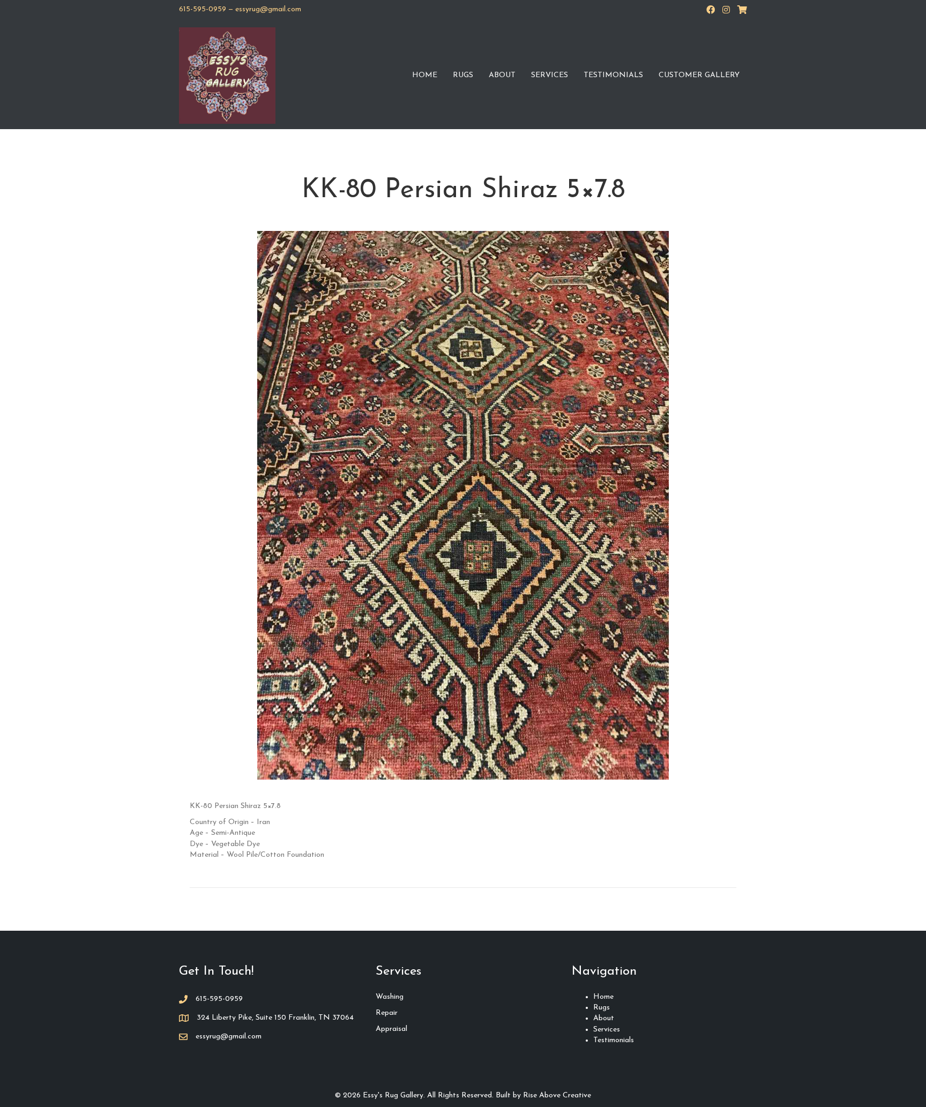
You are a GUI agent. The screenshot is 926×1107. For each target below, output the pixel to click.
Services (549, 75)
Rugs (463, 75)
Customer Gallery (699, 75)
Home (424, 75)
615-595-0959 (202, 9)
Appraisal (391, 1029)
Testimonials (613, 75)
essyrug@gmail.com (268, 9)
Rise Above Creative (557, 1095)
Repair (387, 1013)
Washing (390, 997)
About (502, 75)
